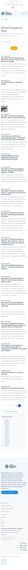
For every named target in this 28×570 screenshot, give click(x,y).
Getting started (5, 503)
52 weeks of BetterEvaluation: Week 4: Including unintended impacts (12, 267)
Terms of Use (4, 564)
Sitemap (3, 562)
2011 (6, 446)
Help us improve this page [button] (10, 411)
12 (9, 406)
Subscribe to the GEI (7, 538)
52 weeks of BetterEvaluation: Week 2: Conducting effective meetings (12, 304)
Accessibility (4, 559)
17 (23, 406)
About (21, 4)
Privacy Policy (4, 560)
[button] (23, 13)
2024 (6, 423)
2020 (6, 430)
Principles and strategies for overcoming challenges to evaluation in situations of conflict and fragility (14, 347)
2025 (6, 421)
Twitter (24, 543)
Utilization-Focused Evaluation (12, 388)
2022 (6, 427)
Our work (7, 4)
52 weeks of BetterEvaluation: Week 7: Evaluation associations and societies (13, 192)
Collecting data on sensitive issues (11, 83)
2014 (6, 440)
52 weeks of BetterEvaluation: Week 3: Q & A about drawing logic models (12, 280)
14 (14, 406)
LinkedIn (24, 549)
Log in (16, 1)
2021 (6, 428)
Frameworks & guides (6, 505)
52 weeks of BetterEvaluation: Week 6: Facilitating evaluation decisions (12, 214)
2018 (6, 434)
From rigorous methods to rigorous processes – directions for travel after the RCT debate (13, 137)
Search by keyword (7, 41)
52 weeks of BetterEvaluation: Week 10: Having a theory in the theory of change (13, 59)
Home (2, 19)
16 (20, 406)
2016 (6, 437)
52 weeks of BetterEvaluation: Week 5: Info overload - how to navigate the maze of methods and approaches (12, 241)
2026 (6, 420)
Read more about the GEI (8, 492)
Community (4, 514)
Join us (12, 1)
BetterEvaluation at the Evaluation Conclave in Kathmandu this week (10, 157)
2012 (6, 444)
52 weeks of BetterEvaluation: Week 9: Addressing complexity (13, 116)
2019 (6, 432)
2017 (6, 435)
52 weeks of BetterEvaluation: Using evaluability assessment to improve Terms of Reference (13, 325)
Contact (16, 4)
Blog (12, 4)
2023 (6, 425)
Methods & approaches (7, 508)
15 (17, 406)
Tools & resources (5, 511)
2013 (6, 442)
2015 (6, 439)
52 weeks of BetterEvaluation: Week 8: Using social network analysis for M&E (12, 170)
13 (11, 406)
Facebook (24, 545)
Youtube (24, 547)
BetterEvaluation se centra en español (12, 373)
